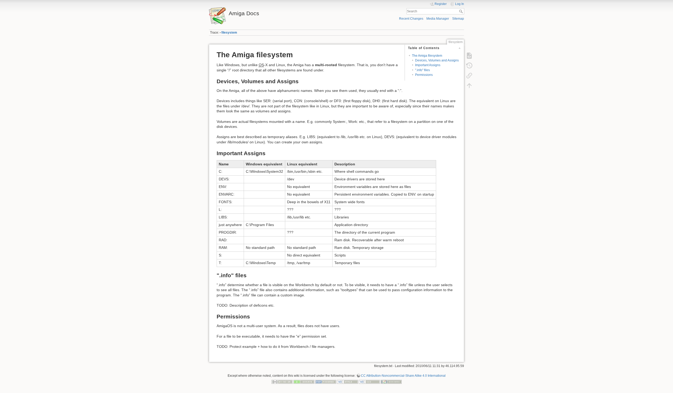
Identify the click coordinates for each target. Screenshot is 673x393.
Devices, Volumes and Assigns (437, 60)
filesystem (229, 32)
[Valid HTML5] (347, 382)
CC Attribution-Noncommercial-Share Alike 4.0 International (403, 376)
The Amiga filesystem (427, 55)
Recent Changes (411, 18)
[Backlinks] (469, 76)
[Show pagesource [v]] (469, 56)
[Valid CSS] (369, 382)
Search (461, 11)
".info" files (422, 70)
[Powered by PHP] (325, 382)
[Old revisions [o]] (469, 66)
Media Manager (437, 18)
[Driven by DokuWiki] (391, 382)
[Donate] (303, 382)
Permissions (424, 75)
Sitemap (458, 18)
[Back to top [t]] (469, 86)
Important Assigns (427, 65)
